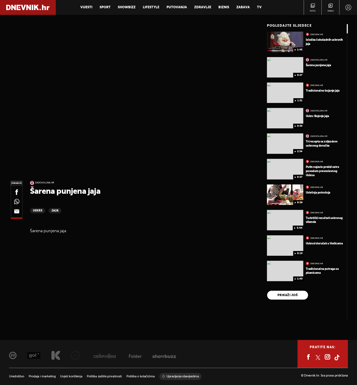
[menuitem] (348, 7)
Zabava (243, 7)
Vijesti (86, 7)
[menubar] (348, 7)
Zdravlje (202, 7)
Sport (105, 7)
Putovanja (177, 7)
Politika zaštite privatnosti (104, 376)
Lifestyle (151, 7)
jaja (54, 210)
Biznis (223, 7)
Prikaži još (287, 295)
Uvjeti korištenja (71, 376)
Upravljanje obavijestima (183, 376)
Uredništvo (16, 376)
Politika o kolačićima (140, 376)
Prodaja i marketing (42, 376)
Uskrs (37, 210)
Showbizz (127, 7)
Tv (259, 7)
